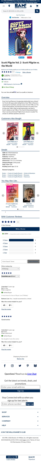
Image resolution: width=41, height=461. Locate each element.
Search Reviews (33, 261)
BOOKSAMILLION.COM (9, 440)
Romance (26, 175)
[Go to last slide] (4, 133)
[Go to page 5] (23, 209)
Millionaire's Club (26, 17)
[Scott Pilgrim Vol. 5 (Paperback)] (29, 131)
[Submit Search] (37, 11)
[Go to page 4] (21, 209)
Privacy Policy (26, 442)
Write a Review (27, 72)
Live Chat (32, 374)
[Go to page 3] (20, 209)
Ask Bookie (15, 17)
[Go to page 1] (17, 147)
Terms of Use (34, 440)
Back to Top (20, 358)
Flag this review (6, 309)
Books (4, 173)
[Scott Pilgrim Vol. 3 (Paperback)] (12, 131)
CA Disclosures (15, 442)
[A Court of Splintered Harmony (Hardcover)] (12, 193)
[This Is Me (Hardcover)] (29, 193)
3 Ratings (18, 72)
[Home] (20, 6)
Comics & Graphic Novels (15, 173)
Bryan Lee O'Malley (8, 69)
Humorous (27, 177)
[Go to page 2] (19, 209)
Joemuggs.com (24, 440)
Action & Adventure (29, 173)
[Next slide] (37, 133)
